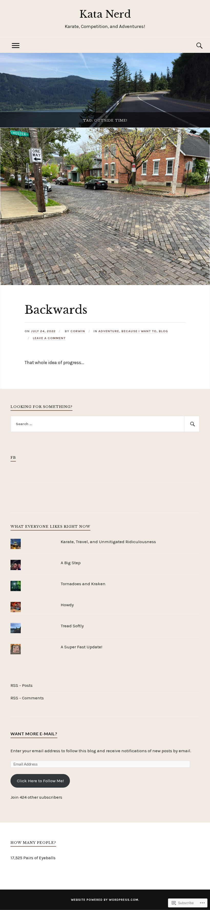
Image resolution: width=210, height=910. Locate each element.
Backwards (56, 310)
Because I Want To (138, 331)
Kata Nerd (105, 14)
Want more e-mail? (33, 733)
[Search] (194, 46)
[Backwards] (105, 283)
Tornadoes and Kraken (83, 583)
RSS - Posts (21, 685)
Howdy (67, 604)
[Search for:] (105, 424)
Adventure (108, 331)
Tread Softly (72, 625)
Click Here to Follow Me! (40, 780)
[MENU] (15, 46)
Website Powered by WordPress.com (104, 900)
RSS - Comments (27, 697)
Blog (163, 331)
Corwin (77, 331)
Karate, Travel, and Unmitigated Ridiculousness (108, 541)
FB (13, 457)
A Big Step (71, 562)
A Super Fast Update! (81, 646)
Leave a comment (49, 338)
